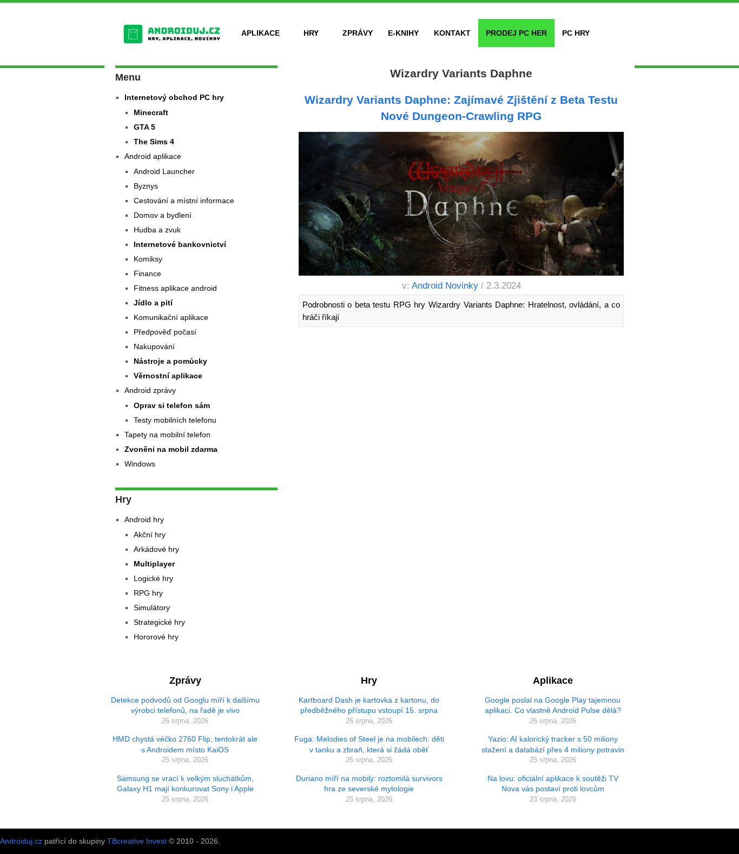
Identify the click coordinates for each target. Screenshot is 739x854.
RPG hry (148, 593)
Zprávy (357, 33)
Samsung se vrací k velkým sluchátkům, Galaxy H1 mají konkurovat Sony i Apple (185, 783)
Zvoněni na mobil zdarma (170, 449)
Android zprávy (150, 390)
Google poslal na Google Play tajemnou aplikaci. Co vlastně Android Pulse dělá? (553, 705)
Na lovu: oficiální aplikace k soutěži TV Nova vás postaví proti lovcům (552, 783)
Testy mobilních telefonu (175, 420)
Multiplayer (154, 563)
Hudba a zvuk (157, 229)
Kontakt (452, 33)
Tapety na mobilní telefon (167, 434)
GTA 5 (144, 127)
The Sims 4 (154, 141)
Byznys (146, 186)
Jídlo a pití (153, 302)
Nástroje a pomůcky (170, 361)
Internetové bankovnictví (180, 244)
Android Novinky (445, 286)
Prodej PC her (516, 33)
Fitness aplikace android (175, 288)
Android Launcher (164, 171)
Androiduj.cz (21, 841)
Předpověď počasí (165, 332)
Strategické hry (159, 622)
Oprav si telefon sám (172, 405)
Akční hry (150, 534)
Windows (139, 463)
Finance (147, 273)
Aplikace (260, 33)
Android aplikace (152, 156)
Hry (311, 33)
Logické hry (153, 578)
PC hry (576, 33)
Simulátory (152, 607)
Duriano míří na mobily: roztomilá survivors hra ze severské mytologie (369, 783)
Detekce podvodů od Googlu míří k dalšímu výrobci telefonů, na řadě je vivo (185, 705)
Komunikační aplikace (171, 317)
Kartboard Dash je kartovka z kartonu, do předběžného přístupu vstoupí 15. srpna (369, 705)
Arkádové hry (156, 549)
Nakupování (154, 346)
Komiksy (148, 259)
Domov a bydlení (163, 215)
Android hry (144, 519)
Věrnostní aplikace (168, 375)
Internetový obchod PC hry (174, 97)
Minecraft (151, 112)
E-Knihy (403, 33)
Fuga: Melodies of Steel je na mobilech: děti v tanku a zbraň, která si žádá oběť (369, 744)
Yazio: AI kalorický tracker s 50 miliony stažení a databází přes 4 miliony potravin (552, 744)
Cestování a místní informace (184, 200)
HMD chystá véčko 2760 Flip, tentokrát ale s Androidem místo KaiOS (185, 744)
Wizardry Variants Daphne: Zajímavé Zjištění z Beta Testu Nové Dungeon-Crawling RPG (461, 108)
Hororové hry (156, 636)
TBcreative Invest (137, 841)
